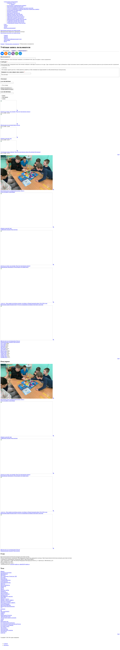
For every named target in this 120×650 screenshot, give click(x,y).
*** (1, 607)
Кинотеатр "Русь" (11, 3)
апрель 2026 (3, 348)
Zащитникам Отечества (6, 615)
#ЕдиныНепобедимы (6, 582)
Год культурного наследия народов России (11, 624)
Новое (3, 95)
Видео (5, 41)
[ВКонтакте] (2, 53)
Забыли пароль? (22, 50)
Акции (2, 619)
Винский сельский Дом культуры (15, 15)
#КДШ (2, 587)
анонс (2, 620)
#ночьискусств (4, 595)
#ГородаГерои (4, 578)
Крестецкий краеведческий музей (15, 6)
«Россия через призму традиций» (8, 617)
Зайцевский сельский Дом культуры (15, 16)
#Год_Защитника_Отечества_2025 (9, 576)
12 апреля (3, 609)
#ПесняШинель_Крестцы (7, 596)
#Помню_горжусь (5, 599)
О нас (5, 24)
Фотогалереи (7, 40)
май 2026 (3, 347)
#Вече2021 (3, 575)
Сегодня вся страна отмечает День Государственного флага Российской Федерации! (20, 152)
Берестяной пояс (4, 621)
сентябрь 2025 (4, 357)
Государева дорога (5, 626)
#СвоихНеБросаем (5, 604)
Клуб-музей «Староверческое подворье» (16, 5)
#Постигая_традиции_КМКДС (8, 602)
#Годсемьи (3, 577)
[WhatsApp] (16, 53)
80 (1, 610)
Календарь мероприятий (9, 28)
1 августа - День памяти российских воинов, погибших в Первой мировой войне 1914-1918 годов (24, 303)
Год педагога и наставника (7, 625)
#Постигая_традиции (6, 601)
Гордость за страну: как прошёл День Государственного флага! (15, 111)
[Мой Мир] (20, 53)
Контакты (6, 645)
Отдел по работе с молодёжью (8, 192)
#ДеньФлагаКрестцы (5, 580)
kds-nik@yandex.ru (14, 564)
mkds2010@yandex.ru (25, 564)
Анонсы (12, 4)
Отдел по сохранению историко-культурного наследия (20, 8)
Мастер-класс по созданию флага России (10, 125)
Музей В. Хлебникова (12, 11)
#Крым (2, 588)
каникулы (3, 632)
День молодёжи (4, 629)
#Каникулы (3, 586)
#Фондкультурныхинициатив (8, 606)
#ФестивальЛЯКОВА (6, 605)
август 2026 (3, 343)
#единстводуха (4, 581)
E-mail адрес (4, 61)
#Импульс (3, 583)
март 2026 (3, 349)
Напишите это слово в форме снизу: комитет (13, 72)
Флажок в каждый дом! (6, 138)
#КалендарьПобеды (5, 585)
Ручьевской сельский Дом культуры (15, 20)
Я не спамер (5, 85)
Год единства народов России (8, 622)
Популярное (5, 97)
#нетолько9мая (4, 592)
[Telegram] (9, 53)
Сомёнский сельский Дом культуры (15, 21)
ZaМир (2, 614)
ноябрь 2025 (3, 354)
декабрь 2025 (4, 353)
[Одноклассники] (6, 53)
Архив (5, 26)
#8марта (2, 571)
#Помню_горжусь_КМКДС (7, 600)
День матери (4, 627)
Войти (13, 50)
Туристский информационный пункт (13, 39)
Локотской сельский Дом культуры (15, 18)
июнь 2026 (3, 346)
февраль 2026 (4, 351)
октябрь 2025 (4, 356)
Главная (6, 35)
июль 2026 (3, 344)
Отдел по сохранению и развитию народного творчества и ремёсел (23, 9)
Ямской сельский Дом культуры (14, 14)
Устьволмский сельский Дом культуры (16, 23)
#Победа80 (3, 597)
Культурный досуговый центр (14, 10)
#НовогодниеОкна (5, 593)
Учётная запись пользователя (12, 44)
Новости (6, 37)
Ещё (118, 154)
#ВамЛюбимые (4, 573)
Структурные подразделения (11, 1)
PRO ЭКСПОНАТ (5, 611)
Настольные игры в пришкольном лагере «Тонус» (12, 190)
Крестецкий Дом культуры (13, 13)
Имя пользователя (6, 56)
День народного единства (7, 630)
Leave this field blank (6, 81)
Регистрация (6, 50)
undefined (3, 612)
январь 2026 (3, 352)
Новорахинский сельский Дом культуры (16, 19)
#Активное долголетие (6, 572)
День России (4, 631)
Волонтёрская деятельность (7, 267)
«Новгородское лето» (6, 616)
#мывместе (3, 591)
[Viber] (13, 53)
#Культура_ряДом (5, 590)
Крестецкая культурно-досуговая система (10, 30)
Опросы (6, 25)
